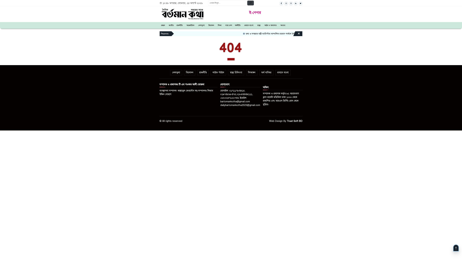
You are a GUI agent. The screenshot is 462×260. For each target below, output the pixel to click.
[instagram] (291, 3)
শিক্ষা (219, 25)
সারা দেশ (228, 25)
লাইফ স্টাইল (218, 72)
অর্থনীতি (238, 25)
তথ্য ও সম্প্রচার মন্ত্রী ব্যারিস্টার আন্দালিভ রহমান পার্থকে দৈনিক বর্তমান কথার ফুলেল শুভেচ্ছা (276, 33)
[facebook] (281, 3)
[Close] (296, 34)
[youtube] (286, 3)
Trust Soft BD (294, 121)
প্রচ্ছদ (163, 25)
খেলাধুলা (201, 25)
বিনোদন (211, 25)
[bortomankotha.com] (182, 13)
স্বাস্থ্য (259, 25)
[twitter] (300, 3)
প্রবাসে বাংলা (248, 25)
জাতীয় (171, 25)
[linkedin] (296, 3)
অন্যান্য (282, 25)
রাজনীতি (179, 25)
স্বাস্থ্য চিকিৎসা (236, 72)
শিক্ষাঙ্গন (251, 72)
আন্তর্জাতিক (190, 25)
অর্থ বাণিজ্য (266, 72)
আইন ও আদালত (270, 25)
